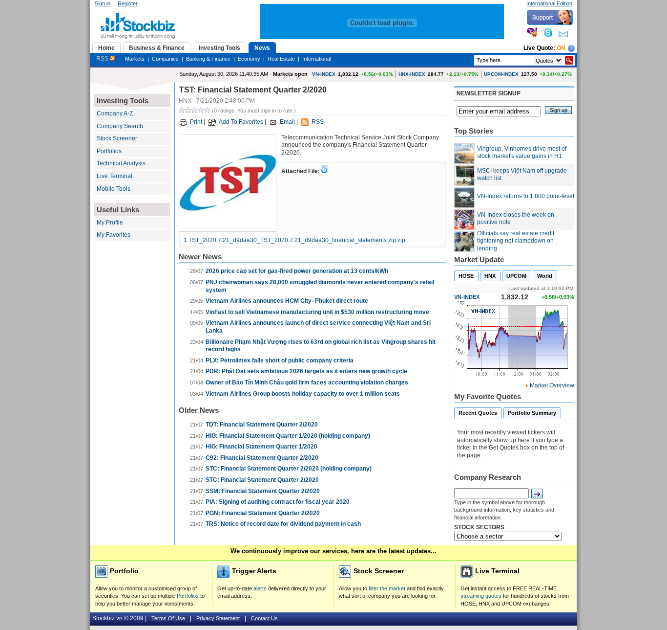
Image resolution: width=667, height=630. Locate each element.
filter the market (387, 588)
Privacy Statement (218, 618)
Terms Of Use (168, 618)
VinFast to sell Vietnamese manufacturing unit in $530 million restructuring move (317, 312)
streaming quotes (480, 596)
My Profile (110, 222)
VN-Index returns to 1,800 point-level (525, 196)
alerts (260, 588)
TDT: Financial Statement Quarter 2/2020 (262, 424)
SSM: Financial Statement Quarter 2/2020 (263, 491)
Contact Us (264, 618)
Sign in (102, 3)
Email (287, 121)
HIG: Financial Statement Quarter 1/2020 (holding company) (288, 435)
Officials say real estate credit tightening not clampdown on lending (515, 241)
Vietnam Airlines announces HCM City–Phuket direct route (287, 300)
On (561, 48)
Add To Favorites (241, 121)
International (316, 59)
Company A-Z (115, 113)
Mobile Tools (113, 188)
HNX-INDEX (411, 74)
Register (128, 3)
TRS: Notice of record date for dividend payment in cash (283, 523)
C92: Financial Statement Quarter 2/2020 (262, 457)
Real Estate (281, 59)
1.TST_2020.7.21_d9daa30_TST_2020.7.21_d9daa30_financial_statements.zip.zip (294, 240)
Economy (249, 59)
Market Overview (552, 385)
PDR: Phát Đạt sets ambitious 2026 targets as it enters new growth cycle (306, 371)
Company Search (120, 126)
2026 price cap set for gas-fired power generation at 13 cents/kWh (297, 271)
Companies (165, 59)
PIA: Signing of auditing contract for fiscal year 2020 (278, 501)
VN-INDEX (323, 74)
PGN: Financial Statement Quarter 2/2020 (263, 513)
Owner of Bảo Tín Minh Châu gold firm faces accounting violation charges (307, 382)
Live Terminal (114, 176)
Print (196, 121)
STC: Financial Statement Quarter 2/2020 (262, 479)
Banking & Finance (208, 59)
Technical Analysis (121, 163)
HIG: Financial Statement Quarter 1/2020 (261, 446)
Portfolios (109, 151)
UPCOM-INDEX (501, 74)
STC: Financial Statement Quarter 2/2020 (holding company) (289, 468)
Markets (135, 59)
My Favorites (113, 234)
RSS (103, 58)
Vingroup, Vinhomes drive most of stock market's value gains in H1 (521, 152)
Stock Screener (117, 138)
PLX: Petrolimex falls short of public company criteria (280, 360)
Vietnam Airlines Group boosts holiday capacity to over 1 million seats (303, 393)
